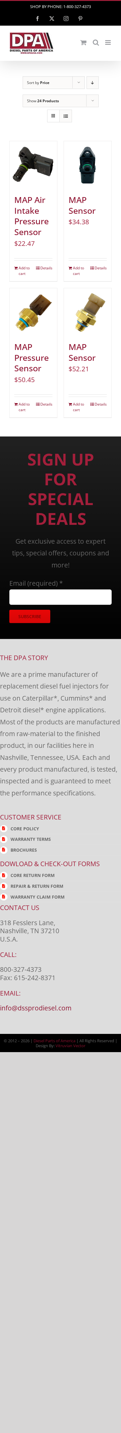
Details (46, 268)
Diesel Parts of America (54, 1040)
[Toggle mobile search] (96, 42)
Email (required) (36, 583)
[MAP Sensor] (87, 164)
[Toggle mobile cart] (83, 42)
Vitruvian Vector (70, 1045)
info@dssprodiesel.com (35, 1007)
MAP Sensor (82, 205)
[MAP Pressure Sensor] (33, 311)
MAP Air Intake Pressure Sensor (31, 216)
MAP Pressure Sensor (31, 357)
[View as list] (66, 116)
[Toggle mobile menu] (108, 42)
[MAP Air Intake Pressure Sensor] (33, 164)
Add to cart (24, 270)
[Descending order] (93, 82)
